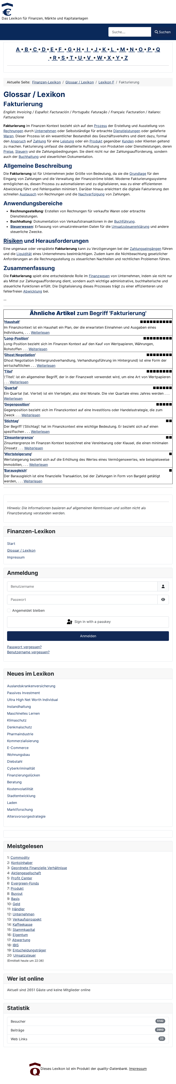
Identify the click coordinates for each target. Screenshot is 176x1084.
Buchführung (124, 221)
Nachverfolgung (91, 194)
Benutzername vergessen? (28, 652)
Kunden (128, 141)
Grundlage (137, 173)
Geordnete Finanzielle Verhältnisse (39, 868)
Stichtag (11, 421)
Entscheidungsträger (29, 950)
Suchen (165, 32)
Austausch (28, 194)
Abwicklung (32, 291)
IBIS (16, 945)
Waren (8, 136)
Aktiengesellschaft (26, 873)
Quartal (11, 388)
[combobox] (129, 32)
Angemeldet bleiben (28, 610)
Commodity (20, 857)
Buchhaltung (29, 156)
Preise (8, 151)
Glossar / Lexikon (21, 550)
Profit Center (21, 878)
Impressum (16, 557)
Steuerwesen (21, 226)
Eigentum (20, 935)
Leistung (67, 141)
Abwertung (21, 940)
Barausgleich (15, 470)
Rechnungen (13, 131)
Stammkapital (24, 929)
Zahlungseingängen (145, 248)
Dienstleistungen (126, 131)
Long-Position (16, 338)
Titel (8, 371)
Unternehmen (23, 914)
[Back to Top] (168, 1076)
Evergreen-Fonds (25, 883)
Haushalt (12, 322)
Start (11, 543)
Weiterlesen (40, 332)
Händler (18, 909)
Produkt (17, 888)
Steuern (21, 151)
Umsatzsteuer (24, 955)
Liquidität (24, 254)
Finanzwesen (99, 276)
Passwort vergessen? (24, 647)
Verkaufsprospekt (27, 919)
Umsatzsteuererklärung (130, 226)
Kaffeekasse (22, 924)
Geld (16, 904)
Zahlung (39, 141)
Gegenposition (17, 404)
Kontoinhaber (22, 863)
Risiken (13, 240)
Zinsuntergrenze (19, 437)
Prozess (100, 126)
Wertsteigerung (18, 454)
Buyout (17, 893)
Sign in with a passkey (92, 622)
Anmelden (88, 636)
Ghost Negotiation (20, 355)
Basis (15, 899)
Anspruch (18, 141)
